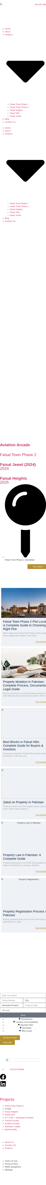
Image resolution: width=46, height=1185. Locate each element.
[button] (23, 124)
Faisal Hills (15, 113)
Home (7, 28)
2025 (4, 482)
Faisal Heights (16, 110)
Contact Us (10, 122)
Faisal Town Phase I (19, 104)
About (8, 31)
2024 (4, 468)
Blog (7, 119)
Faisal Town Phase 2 (19, 107)
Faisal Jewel (15, 116)
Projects (7, 1099)
